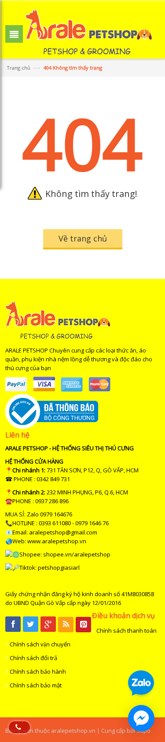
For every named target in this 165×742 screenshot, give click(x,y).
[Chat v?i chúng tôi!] (141, 718)
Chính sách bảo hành (38, 671)
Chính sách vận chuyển (40, 644)
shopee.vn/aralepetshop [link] (76, 554)
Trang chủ (18, 67)
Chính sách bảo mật (36, 685)
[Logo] (57, 337)
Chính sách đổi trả (33, 658)
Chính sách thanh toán (126, 630)
